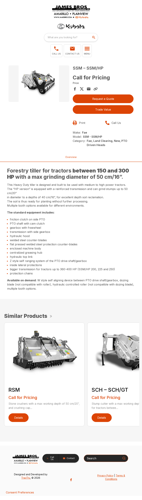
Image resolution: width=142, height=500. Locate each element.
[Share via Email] (89, 89)
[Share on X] (82, 89)
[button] (56, 50)
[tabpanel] (38, 84)
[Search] (124, 458)
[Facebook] (71, 479)
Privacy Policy (105, 475)
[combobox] (71, 37)
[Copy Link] (96, 89)
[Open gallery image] (38, 83)
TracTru (25, 477)
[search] (94, 37)
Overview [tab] (71, 157)
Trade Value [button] (103, 109)
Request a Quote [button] (103, 99)
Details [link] (18, 417)
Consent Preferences (20, 492)
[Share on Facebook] (75, 89)
